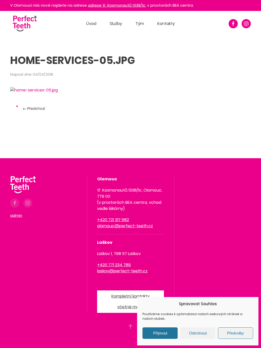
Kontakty (166, 23)
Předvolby (235, 333)
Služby (116, 23)
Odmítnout (198, 333)
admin (16, 215)
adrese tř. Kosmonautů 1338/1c (116, 5)
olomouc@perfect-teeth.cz (125, 226)
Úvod (91, 23)
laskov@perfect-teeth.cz (122, 271)
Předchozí (36, 108)
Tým (139, 23)
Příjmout (160, 333)
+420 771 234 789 (114, 265)
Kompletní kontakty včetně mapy (130, 301)
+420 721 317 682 (113, 220)
